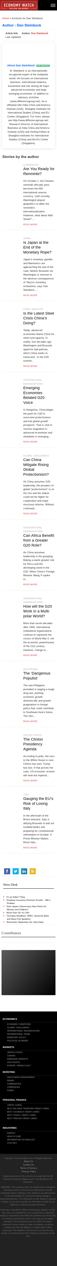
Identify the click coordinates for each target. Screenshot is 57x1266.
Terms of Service (28, 1168)
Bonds (10, 1080)
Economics (10, 1019)
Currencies (31, 164)
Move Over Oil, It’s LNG (18, 912)
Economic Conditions (19, 1024)
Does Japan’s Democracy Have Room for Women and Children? (26, 908)
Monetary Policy (16, 1037)
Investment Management (21, 1077)
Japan (27, 238)
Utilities (12, 1143)
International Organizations (23, 1031)
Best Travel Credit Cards (21, 1115)
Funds (10, 1090)
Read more (30, 224)
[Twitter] (16, 871)
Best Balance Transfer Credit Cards (28, 1108)
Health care (14, 1136)
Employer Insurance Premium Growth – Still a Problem (28, 901)
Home (5, 18)
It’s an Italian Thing (16, 897)
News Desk (10, 884)
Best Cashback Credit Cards (23, 1112)
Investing (9, 1072)
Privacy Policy (29, 1171)
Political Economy (17, 1041)
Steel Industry (33, 309)
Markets (8, 1047)
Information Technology (21, 1140)
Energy (11, 1133)
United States (32, 735)
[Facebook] (7, 871)
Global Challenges (36, 455)
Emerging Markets (17, 1059)
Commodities (14, 1084)
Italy (26, 794)
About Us (28, 1161)
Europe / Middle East (19, 1065)
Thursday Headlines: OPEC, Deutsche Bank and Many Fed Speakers (28, 917)
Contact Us (28, 1164)
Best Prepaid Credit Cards (22, 1118)
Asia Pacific (13, 1062)
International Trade (18, 1034)
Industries (10, 1128)
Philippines (30, 669)
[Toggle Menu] (53, 5)
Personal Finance (14, 1100)
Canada (11, 1056)
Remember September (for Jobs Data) (25, 922)
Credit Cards (14, 1105)
